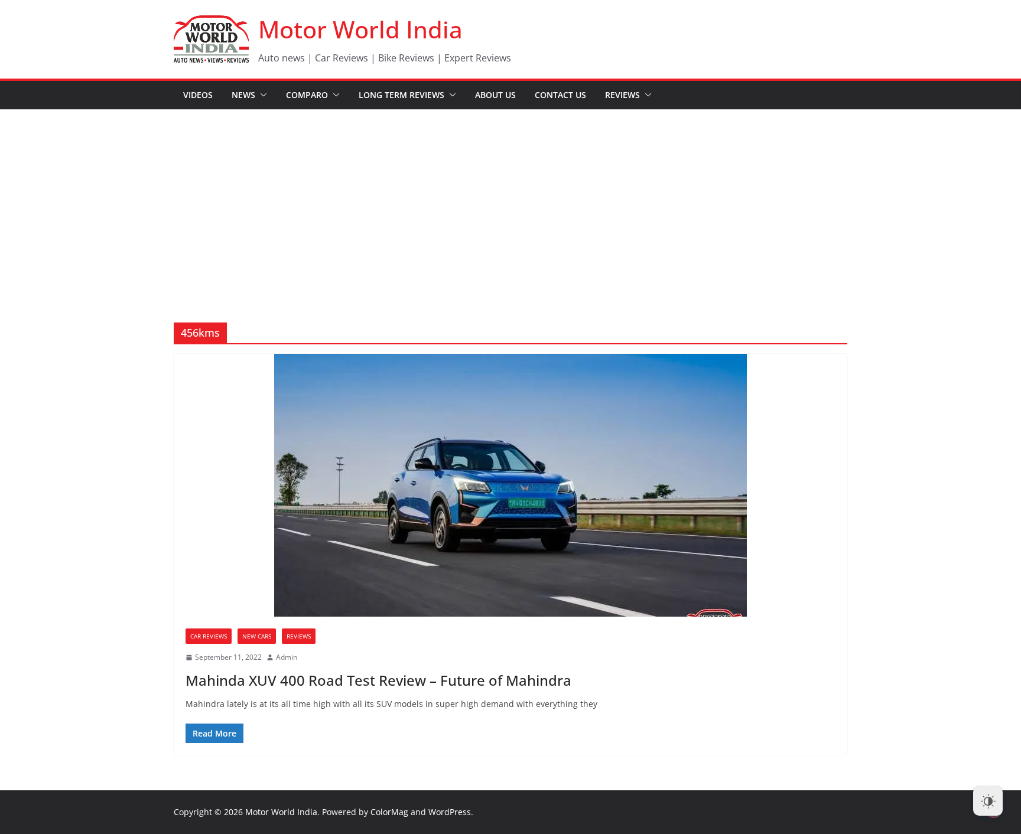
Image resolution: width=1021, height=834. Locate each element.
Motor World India (360, 29)
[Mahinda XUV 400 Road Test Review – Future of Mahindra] (510, 485)
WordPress (449, 811)
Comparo (307, 94)
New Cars (256, 636)
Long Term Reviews (401, 94)
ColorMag (389, 811)
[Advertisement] (510, 198)
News (243, 94)
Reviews (622, 94)
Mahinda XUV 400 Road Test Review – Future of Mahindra (378, 680)
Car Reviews (208, 636)
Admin (286, 657)
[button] (261, 95)
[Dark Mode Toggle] (988, 801)
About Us (495, 94)
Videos (198, 94)
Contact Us (560, 94)
